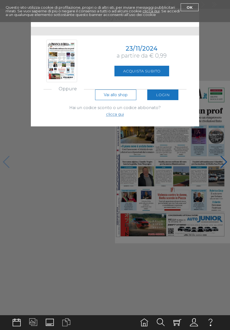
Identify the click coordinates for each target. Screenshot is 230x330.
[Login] (194, 322)
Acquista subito (141, 71)
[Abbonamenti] (177, 322)
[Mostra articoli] (66, 322)
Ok (190, 7)
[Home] (144, 322)
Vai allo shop (116, 94)
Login (163, 94)
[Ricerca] (161, 322)
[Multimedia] (33, 322)
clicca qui (151, 11)
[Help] (210, 322)
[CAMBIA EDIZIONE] (17, 322)
